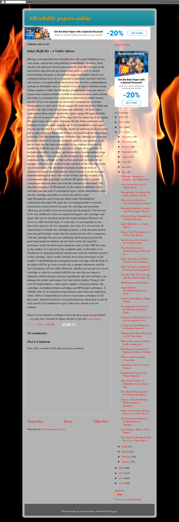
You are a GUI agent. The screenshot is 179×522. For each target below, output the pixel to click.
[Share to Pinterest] (74, 324)
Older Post (101, 421)
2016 (121, 468)
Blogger (113, 511)
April (125, 446)
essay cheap (93, 319)
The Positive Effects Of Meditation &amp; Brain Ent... (134, 383)
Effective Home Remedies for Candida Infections (136, 217)
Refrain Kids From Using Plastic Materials (134, 374)
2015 (121, 473)
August (125, 156)
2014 (121, 478)
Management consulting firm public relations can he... (135, 193)
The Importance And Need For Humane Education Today (134, 309)
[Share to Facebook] (71, 324)
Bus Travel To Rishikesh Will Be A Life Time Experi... (136, 439)
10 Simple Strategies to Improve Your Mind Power (135, 178)
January (126, 461)
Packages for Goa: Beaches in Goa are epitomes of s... (136, 318)
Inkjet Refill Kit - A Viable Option (135, 225)
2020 (121, 117)
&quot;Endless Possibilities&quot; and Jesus (134, 290)
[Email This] (63, 324)
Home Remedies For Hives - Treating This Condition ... (135, 260)
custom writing (122, 44)
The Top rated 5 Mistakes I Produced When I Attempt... (134, 421)
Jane (120, 494)
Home (68, 421)
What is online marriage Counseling (133, 358)
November (127, 141)
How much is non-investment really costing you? (135, 342)
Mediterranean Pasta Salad (134, 282)
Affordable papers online (60, 18)
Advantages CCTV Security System (135, 366)
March (125, 451)
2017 (121, 132)
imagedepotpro (87, 511)
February (126, 456)
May (124, 172)
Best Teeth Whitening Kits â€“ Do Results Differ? (134, 393)
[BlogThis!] (66, 324)
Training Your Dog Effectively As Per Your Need (136, 334)
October (126, 146)
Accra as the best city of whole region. (133, 186)
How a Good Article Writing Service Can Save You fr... (135, 412)
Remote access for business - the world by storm (135, 241)
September (127, 151)
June (124, 166)
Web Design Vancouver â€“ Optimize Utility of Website (136, 350)
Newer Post (35, 421)
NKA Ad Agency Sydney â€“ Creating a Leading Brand (136, 268)
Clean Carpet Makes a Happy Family (136, 300)
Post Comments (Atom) (53, 429)
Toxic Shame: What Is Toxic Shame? (135, 431)
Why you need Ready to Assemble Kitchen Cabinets (136, 201)
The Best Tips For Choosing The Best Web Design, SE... (136, 276)
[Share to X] (69, 324)
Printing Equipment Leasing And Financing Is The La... (136, 209)
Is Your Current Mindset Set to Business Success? (135, 326)
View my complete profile (128, 499)
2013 (121, 483)
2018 (121, 127)
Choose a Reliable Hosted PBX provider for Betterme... (134, 402)
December (127, 136)
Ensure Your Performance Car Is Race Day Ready (136, 233)
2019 (121, 122)
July (124, 161)
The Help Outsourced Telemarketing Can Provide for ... (136, 250)
